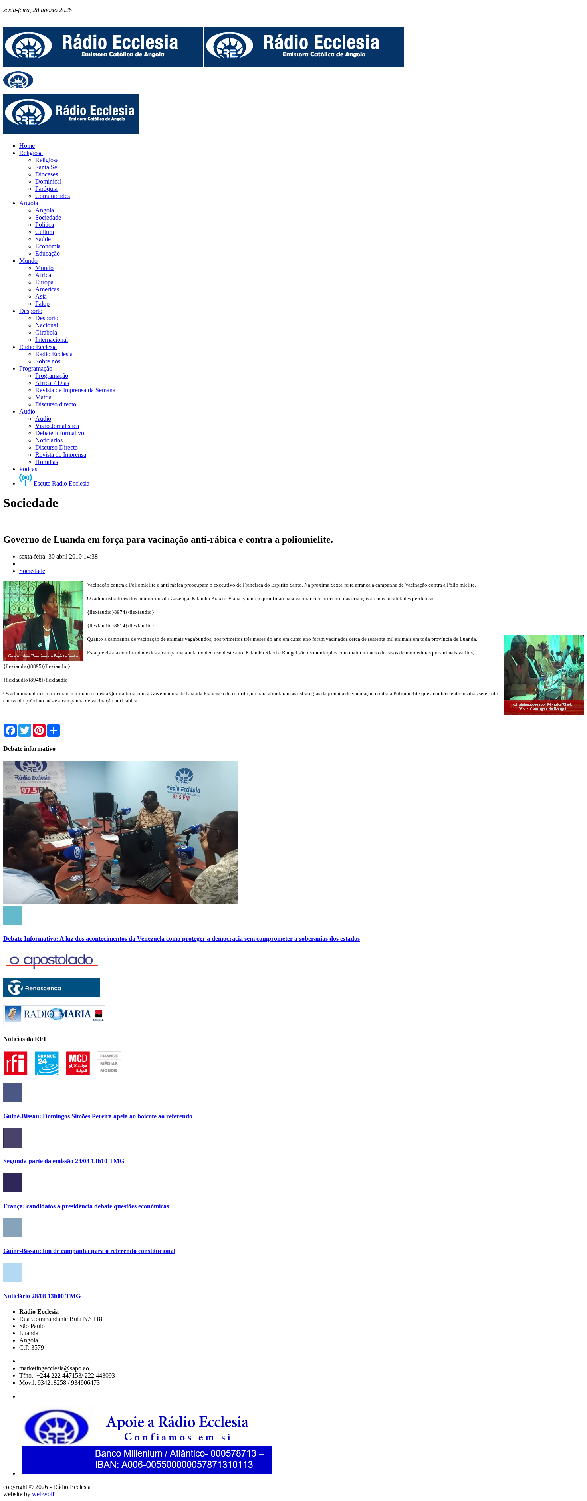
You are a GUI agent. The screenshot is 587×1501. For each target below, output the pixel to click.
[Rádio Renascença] (51, 994)
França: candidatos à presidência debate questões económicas (86, 1206)
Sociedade (32, 570)
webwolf (43, 1494)
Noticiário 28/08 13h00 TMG (42, 1296)
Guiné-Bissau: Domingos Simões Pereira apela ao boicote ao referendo (97, 1116)
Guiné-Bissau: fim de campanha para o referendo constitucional (89, 1250)
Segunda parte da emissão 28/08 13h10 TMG (63, 1161)
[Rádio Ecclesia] (103, 64)
